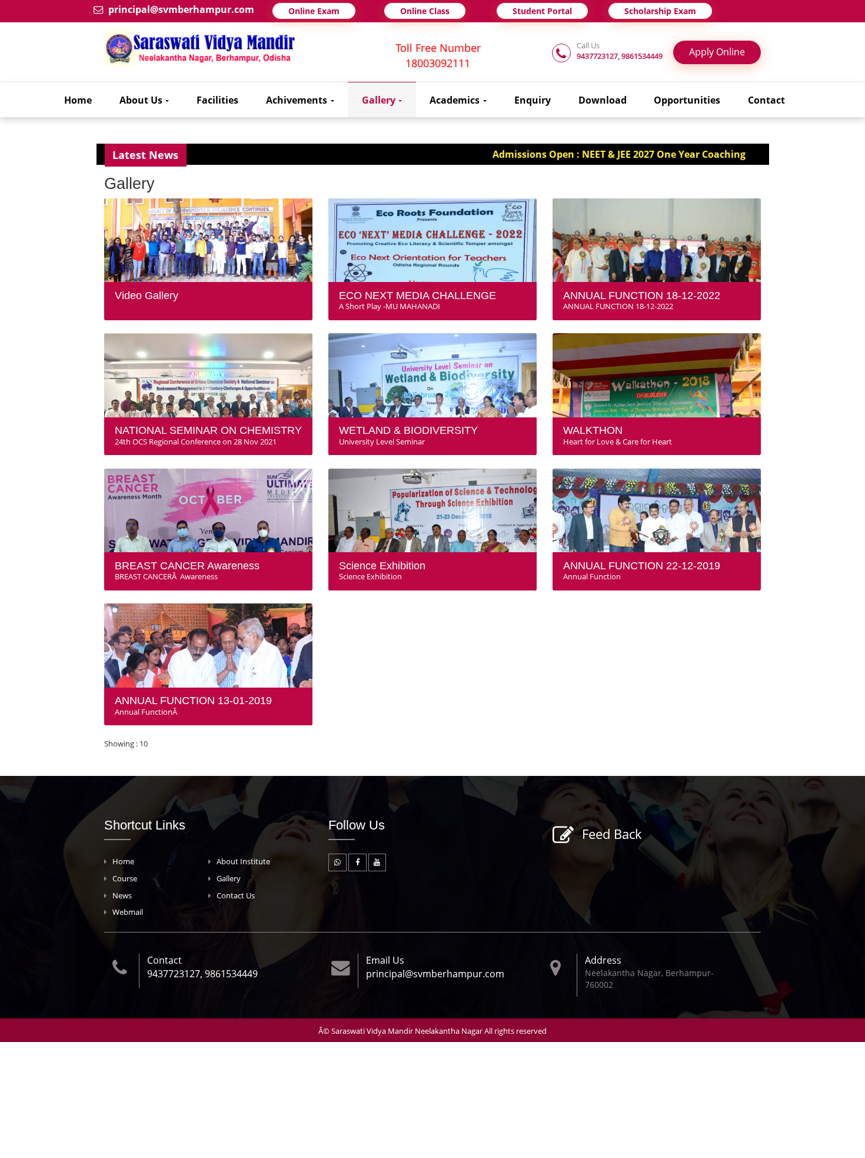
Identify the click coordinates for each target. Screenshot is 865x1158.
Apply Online (717, 51)
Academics (456, 100)
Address (603, 960)
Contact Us (236, 896)
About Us (142, 100)
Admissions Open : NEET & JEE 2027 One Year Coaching (576, 154)
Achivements (298, 100)
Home (78, 100)
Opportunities (687, 100)
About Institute (243, 862)
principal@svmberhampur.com (181, 9)
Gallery (380, 100)
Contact (766, 100)
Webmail (127, 912)
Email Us (385, 960)
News (122, 896)
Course (124, 879)
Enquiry (532, 100)
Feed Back (612, 833)
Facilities (217, 100)
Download (602, 100)
